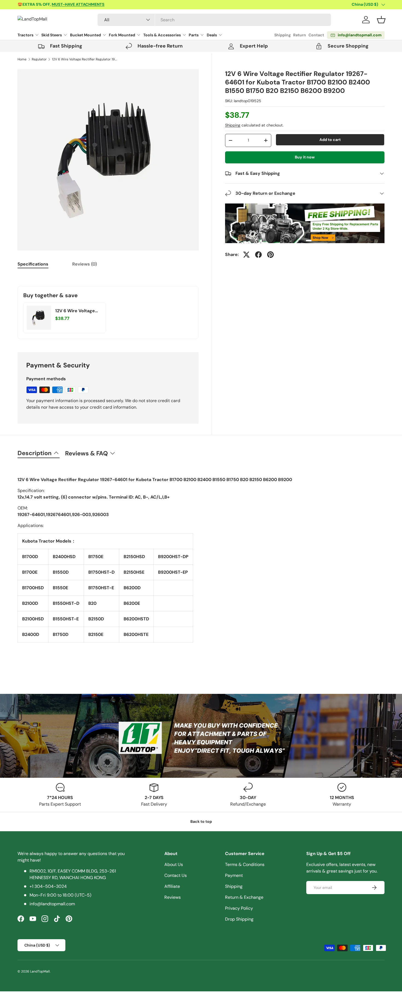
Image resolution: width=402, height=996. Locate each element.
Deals (212, 35)
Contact (316, 35)
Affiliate (172, 886)
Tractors (25, 35)
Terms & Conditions (244, 864)
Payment (234, 875)
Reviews (172, 897)
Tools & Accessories (162, 35)
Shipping (282, 35)
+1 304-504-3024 (48, 886)
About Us (173, 864)
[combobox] (214, 20)
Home (22, 59)
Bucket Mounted (85, 35)
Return (299, 35)
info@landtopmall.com (52, 904)
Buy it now (305, 157)
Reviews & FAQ (86, 453)
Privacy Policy (239, 908)
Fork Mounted (122, 35)
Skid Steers (51, 35)
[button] (381, 20)
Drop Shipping (239, 919)
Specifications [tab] (33, 264)
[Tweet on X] (246, 255)
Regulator (39, 59)
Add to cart (330, 139)
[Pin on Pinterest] (270, 255)
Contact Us (175, 875)
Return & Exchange (244, 897)
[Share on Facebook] (258, 255)
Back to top (201, 821)
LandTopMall (40, 971)
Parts (194, 35)
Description (35, 453)
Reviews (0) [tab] (84, 264)
